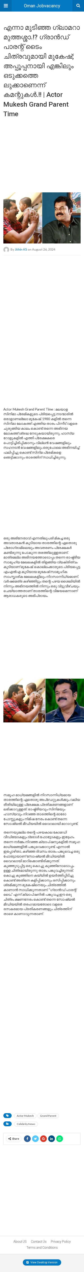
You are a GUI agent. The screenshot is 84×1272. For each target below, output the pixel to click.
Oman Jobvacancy (42, 5)
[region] (42, 153)
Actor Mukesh (25, 1115)
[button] (6, 6)
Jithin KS (21, 249)
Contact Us (39, 1241)
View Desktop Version (44, 1262)
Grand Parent (48, 1115)
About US (20, 1241)
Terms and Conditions (42, 1247)
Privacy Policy (61, 1241)
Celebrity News (26, 1124)
